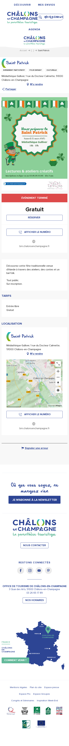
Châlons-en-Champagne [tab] (8, 650)
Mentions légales (18, 687)
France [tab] (6, 642)
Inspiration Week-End (47, 700)
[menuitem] (22, 4)
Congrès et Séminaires (22, 700)
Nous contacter (34, 545)
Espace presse (51, 687)
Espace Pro (24, 694)
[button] (41, 16)
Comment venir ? (15, 660)
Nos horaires (34, 600)
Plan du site (36, 687)
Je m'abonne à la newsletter (34, 500)
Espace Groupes (41, 694)
